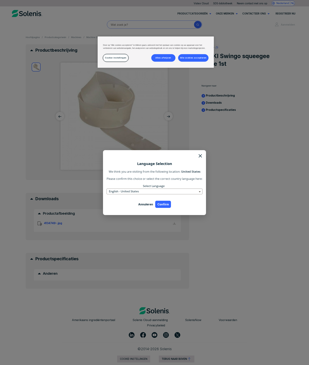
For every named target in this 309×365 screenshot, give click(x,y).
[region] (156, 52)
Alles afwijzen (163, 57)
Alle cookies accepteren (193, 57)
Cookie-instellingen (115, 57)
